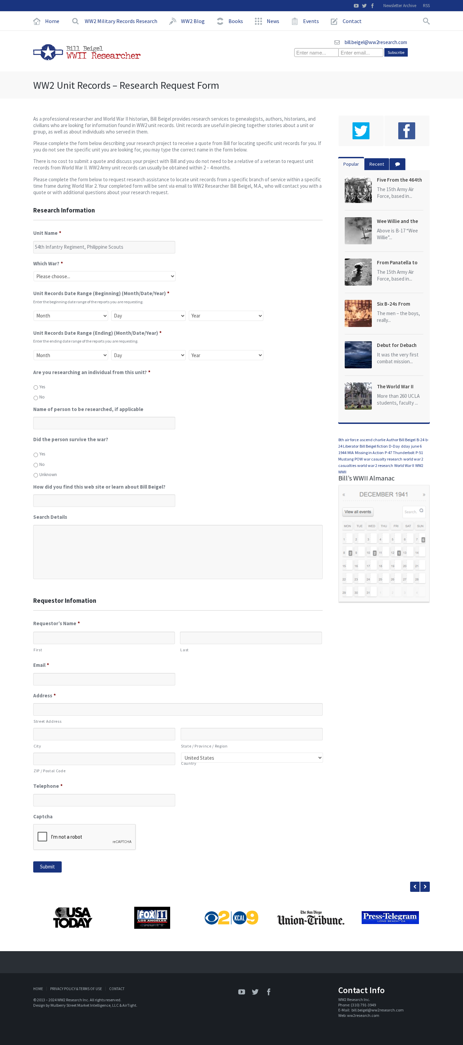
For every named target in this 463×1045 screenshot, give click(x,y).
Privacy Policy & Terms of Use (76, 989)
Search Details (50, 517)
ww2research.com (363, 1015)
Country (189, 763)
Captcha (43, 816)
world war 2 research (375, 465)
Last (184, 649)
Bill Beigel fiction (374, 446)
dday (405, 446)
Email (41, 665)
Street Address (47, 721)
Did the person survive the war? (70, 439)
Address (44, 695)
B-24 (420, 439)
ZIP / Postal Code (49, 770)
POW (359, 459)
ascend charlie (372, 439)
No (42, 397)
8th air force (348, 439)
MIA (350, 452)
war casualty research (383, 459)
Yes (42, 387)
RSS (426, 5)
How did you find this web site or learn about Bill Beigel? (99, 487)
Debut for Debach (397, 345)
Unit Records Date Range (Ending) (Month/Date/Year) (97, 333)
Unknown (48, 474)
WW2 (419, 465)
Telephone (48, 786)
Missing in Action (369, 452)
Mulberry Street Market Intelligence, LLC (85, 1005)
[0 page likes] (406, 131)
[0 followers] (361, 131)
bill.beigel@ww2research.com (376, 42)
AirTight (129, 1005)
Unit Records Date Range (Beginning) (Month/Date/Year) (101, 293)
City (37, 746)
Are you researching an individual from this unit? (91, 372)
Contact (116, 989)
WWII (342, 471)
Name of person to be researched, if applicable (88, 409)
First (38, 649)
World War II (404, 465)
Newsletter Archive (399, 5)
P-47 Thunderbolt (400, 452)
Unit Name (47, 233)
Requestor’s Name (56, 623)
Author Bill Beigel (401, 439)
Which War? (48, 263)
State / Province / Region (204, 746)
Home (38, 989)
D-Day (394, 446)
